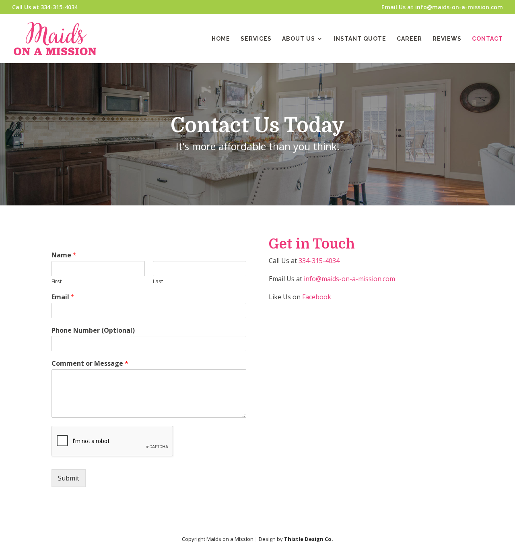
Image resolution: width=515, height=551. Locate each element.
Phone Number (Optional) (93, 330)
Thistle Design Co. (308, 539)
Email (63, 297)
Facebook (316, 296)
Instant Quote (360, 39)
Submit (68, 478)
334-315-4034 (319, 260)
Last (158, 281)
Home (221, 39)
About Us (298, 39)
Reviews (447, 39)
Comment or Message (90, 363)
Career (409, 39)
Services (256, 39)
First (57, 281)
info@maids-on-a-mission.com (349, 278)
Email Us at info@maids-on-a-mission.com (442, 7)
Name (64, 255)
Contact (487, 39)
